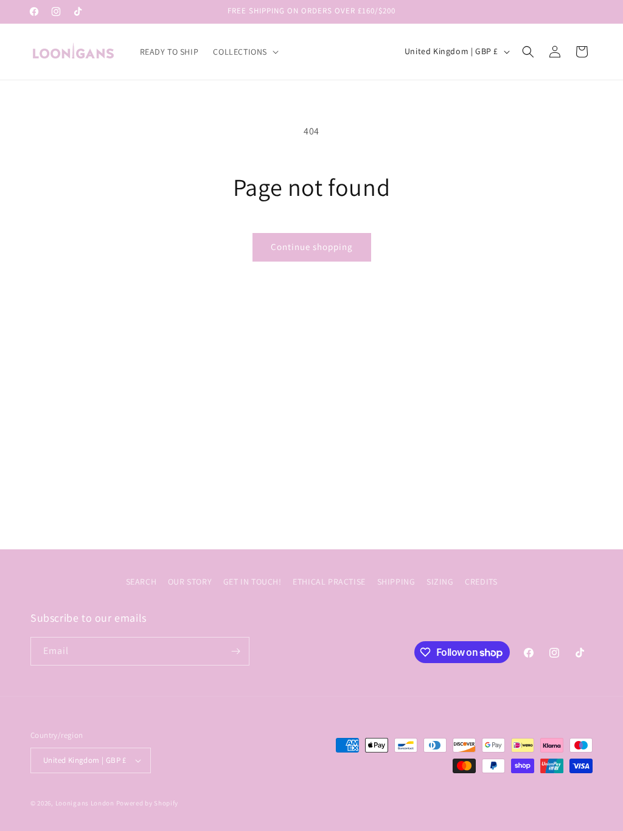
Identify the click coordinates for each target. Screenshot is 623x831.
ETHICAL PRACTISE (329, 581)
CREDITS (481, 581)
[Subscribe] (235, 651)
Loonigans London (84, 803)
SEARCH (141, 581)
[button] (245, 51)
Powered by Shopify (147, 803)
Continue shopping (312, 246)
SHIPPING (396, 581)
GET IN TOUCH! (252, 581)
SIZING (440, 581)
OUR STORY (190, 581)
